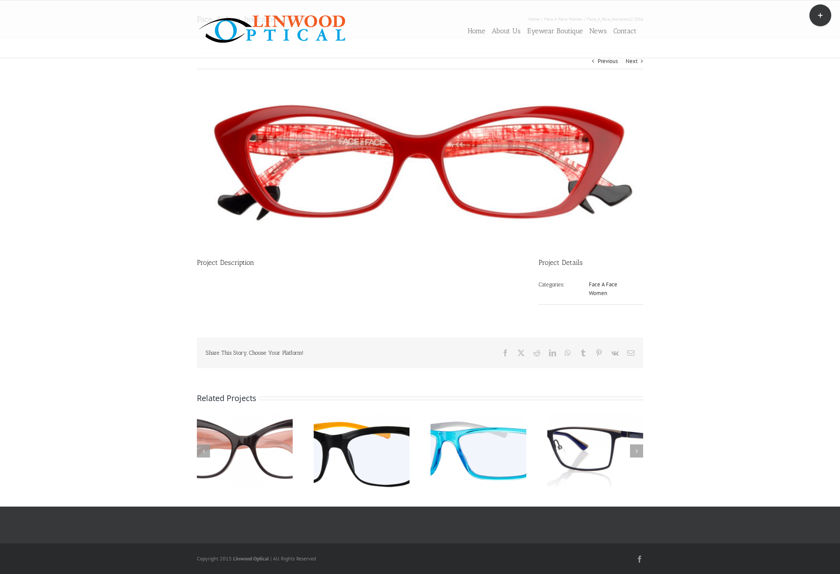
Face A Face (603, 284)
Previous (608, 61)
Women (598, 293)
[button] (203, 451)
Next (631, 61)
